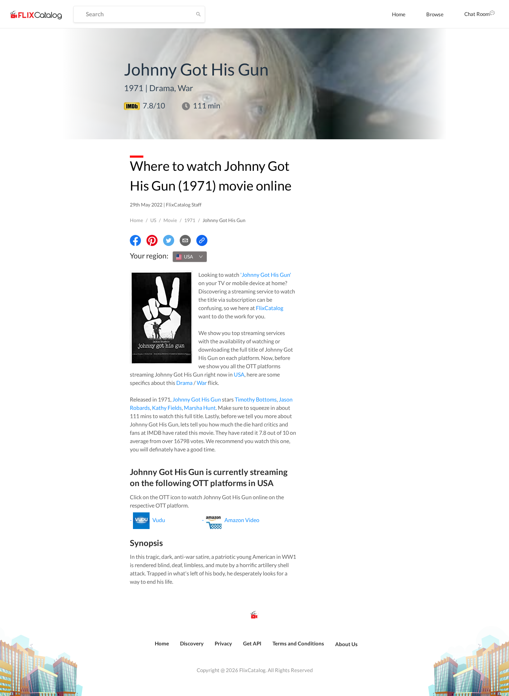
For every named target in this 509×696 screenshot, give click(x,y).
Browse (435, 14)
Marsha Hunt (200, 407)
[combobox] (189, 256)
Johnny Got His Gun (196, 399)
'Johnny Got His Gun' (265, 274)
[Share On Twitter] (168, 240)
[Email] (185, 240)
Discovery (192, 643)
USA (239, 374)
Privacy (223, 643)
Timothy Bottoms (256, 399)
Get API (252, 643)
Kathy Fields (167, 407)
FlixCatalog (269, 308)
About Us (346, 644)
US (153, 220)
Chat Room (477, 14)
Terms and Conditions (298, 643)
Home (398, 14)
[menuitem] (398, 14)
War (202, 382)
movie (170, 220)
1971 (189, 220)
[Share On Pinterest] (152, 240)
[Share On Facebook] (135, 240)
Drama (184, 382)
